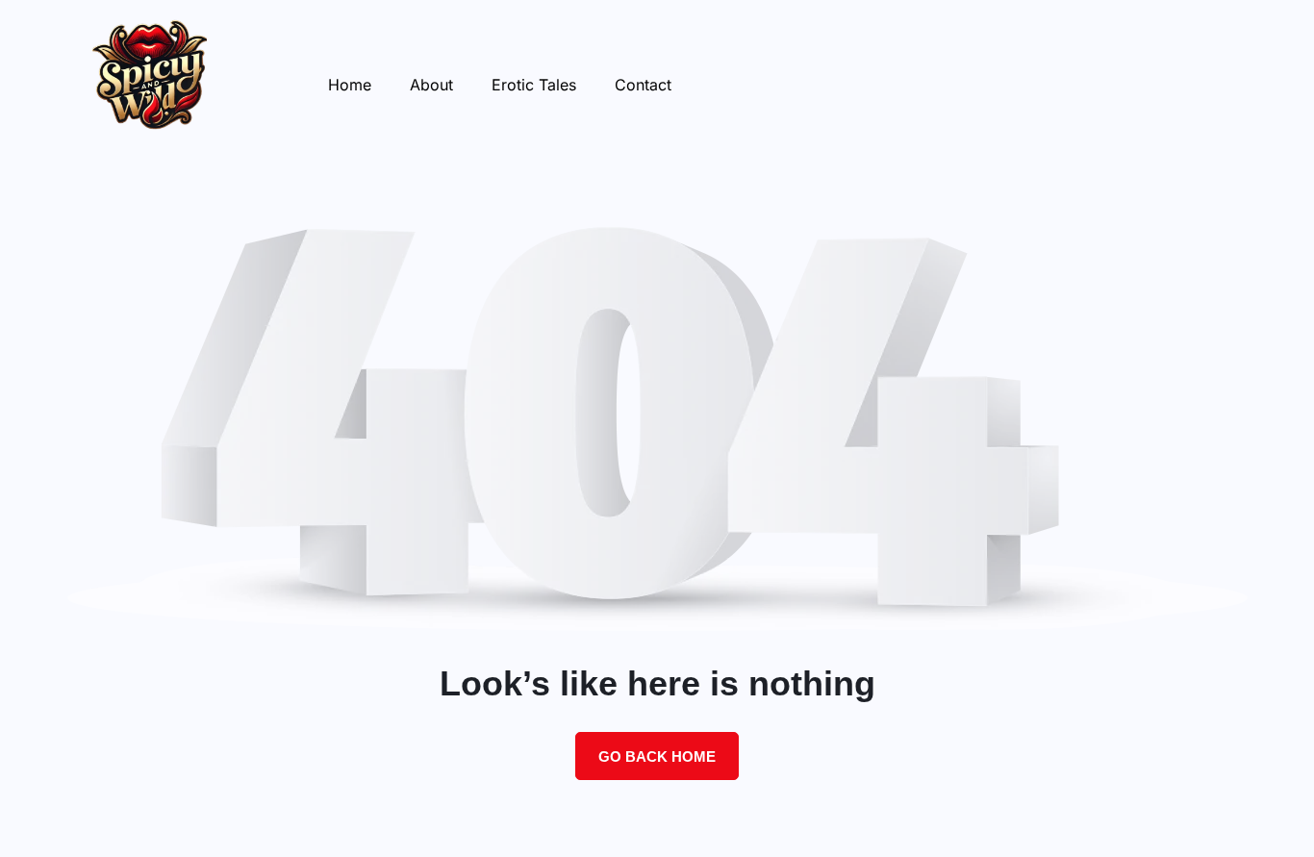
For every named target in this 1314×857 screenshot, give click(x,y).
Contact (643, 84)
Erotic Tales (534, 84)
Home (349, 84)
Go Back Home (657, 756)
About (431, 84)
